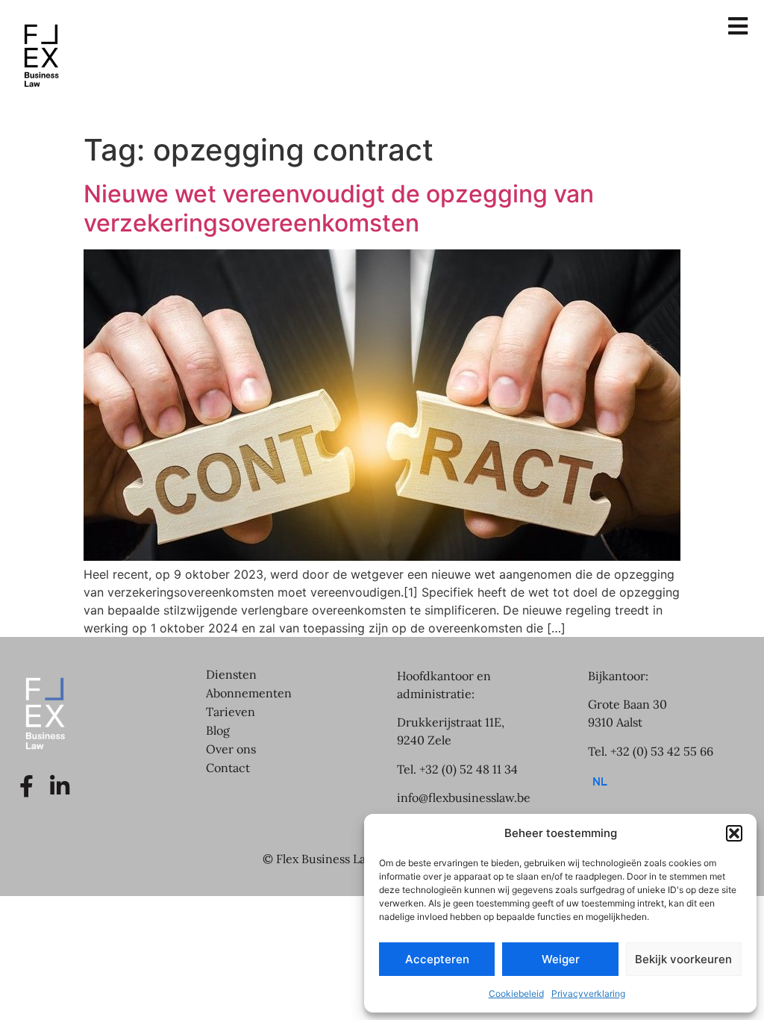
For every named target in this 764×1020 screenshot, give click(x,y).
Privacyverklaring (588, 993)
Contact (228, 767)
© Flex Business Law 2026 (334, 858)
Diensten (231, 674)
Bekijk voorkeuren (683, 959)
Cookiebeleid (516, 993)
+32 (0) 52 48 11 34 (468, 769)
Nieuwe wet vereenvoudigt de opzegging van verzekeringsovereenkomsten (339, 208)
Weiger (561, 959)
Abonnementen (249, 692)
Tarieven (230, 711)
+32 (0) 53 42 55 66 (661, 751)
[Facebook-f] (26, 786)
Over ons (231, 748)
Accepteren (437, 959)
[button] (734, 833)
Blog (218, 730)
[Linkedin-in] (59, 786)
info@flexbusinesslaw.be (463, 797)
